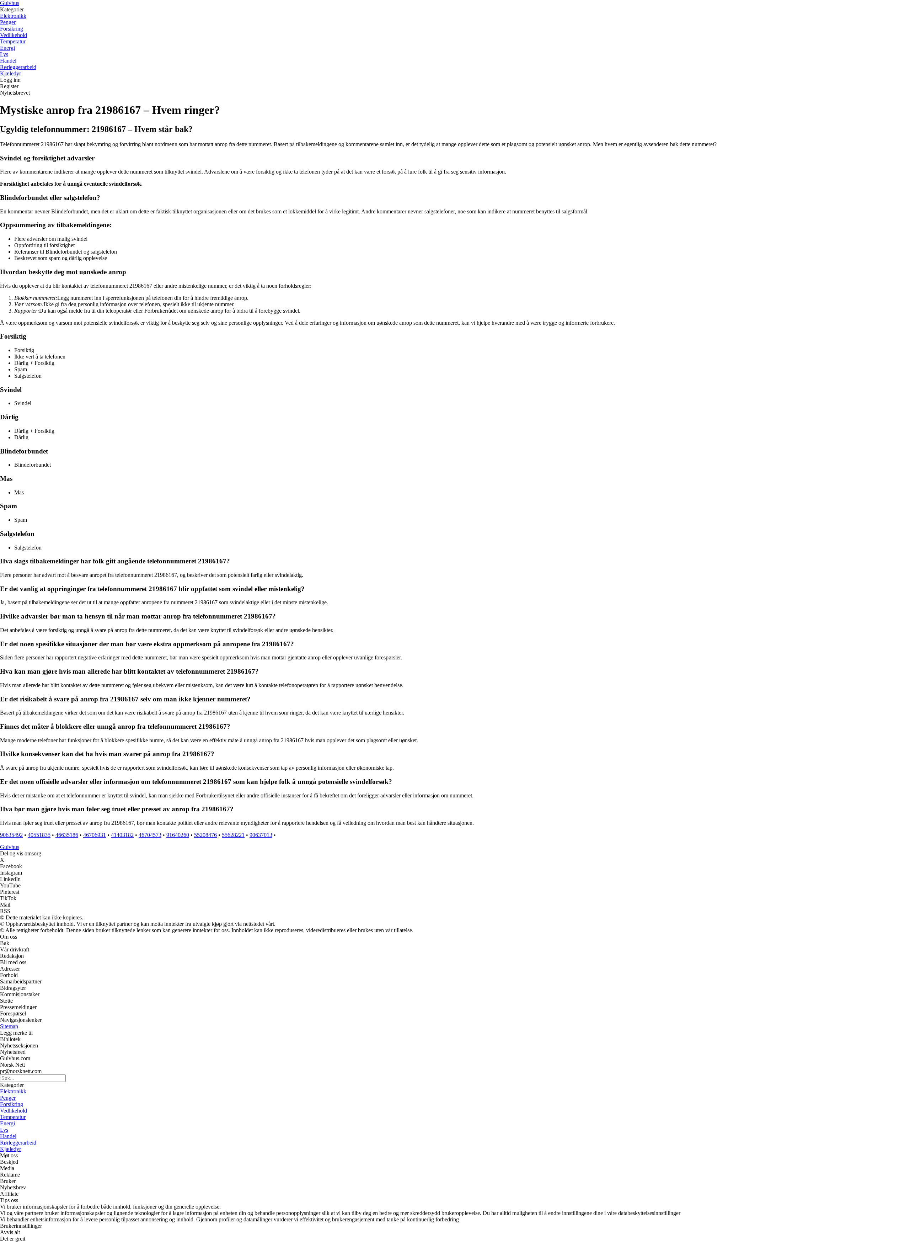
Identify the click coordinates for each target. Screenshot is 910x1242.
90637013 (261, 835)
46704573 (150, 835)
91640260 (177, 835)
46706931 (94, 835)
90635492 (11, 835)
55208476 (205, 835)
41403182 (122, 835)
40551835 (39, 835)
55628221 (233, 835)
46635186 (66, 835)
